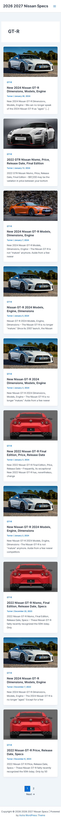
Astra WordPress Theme (32, 815)
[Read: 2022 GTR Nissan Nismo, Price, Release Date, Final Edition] (30, 133)
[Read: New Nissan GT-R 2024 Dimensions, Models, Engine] (30, 353)
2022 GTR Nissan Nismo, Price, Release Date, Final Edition (28, 161)
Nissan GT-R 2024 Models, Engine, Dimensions (25, 309)
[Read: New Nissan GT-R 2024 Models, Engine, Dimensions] (30, 500)
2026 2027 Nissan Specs (25, 6)
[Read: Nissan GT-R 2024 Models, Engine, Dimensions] (30, 281)
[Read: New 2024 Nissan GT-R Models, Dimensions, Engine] (30, 205)
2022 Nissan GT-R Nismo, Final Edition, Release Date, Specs (28, 604)
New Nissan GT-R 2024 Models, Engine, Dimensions (29, 528)
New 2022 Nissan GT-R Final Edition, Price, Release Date (26, 453)
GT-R (9, 82)
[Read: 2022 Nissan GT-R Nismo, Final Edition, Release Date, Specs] (30, 576)
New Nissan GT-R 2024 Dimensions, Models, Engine (26, 381)
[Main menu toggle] (54, 6)
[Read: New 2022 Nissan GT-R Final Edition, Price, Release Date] (30, 425)
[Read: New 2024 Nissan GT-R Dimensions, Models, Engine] (30, 61)
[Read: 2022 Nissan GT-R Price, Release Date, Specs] (30, 724)
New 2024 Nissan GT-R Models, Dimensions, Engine (29, 233)
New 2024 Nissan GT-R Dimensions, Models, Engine (26, 89)
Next (30, 794)
